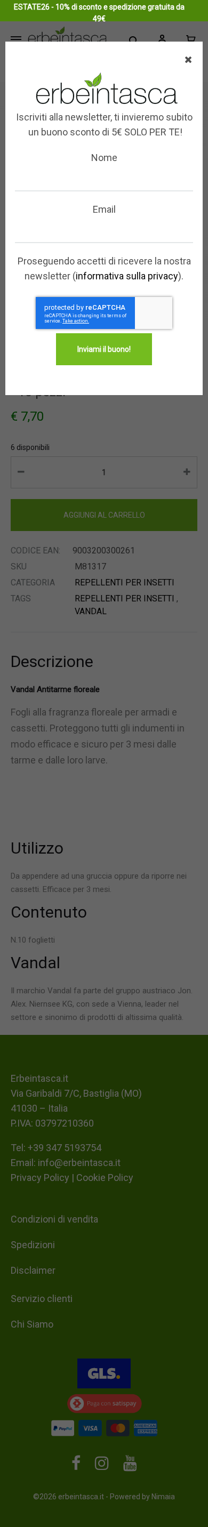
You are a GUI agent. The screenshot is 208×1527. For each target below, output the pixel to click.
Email (104, 209)
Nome (104, 157)
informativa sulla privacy (127, 276)
